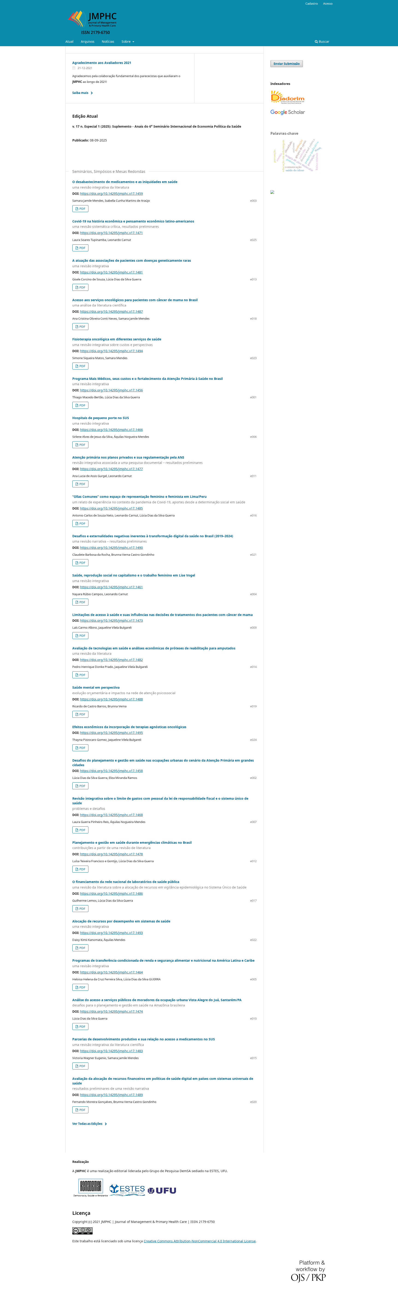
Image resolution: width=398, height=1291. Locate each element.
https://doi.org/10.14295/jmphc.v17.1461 (111, 587)
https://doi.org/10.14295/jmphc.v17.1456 (111, 390)
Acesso (328, 3)
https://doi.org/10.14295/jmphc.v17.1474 (111, 1011)
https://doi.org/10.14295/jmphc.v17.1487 (111, 311)
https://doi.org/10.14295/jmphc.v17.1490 (111, 547)
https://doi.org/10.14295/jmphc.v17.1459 (111, 193)
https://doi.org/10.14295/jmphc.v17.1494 (111, 351)
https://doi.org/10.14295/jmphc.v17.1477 (111, 469)
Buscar (323, 41)
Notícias (108, 41)
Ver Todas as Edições (87, 1124)
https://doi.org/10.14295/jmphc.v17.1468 (111, 815)
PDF (82, 209)
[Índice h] (287, 114)
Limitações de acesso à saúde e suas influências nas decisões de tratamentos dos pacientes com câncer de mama (162, 614)
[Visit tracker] (272, 192)
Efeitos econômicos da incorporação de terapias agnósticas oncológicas (129, 727)
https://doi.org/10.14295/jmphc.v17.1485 (111, 508)
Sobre (127, 41)
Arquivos (87, 41)
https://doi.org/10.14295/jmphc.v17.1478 (111, 854)
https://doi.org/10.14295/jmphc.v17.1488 (111, 699)
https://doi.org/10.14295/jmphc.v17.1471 (111, 233)
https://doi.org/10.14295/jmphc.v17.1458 (111, 771)
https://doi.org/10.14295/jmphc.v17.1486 (111, 893)
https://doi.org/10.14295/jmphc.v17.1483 (111, 1051)
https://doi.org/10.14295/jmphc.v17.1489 (111, 1095)
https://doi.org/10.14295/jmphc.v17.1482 (111, 660)
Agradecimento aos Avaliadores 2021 (101, 62)
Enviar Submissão (287, 64)
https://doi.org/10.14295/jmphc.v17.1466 (111, 429)
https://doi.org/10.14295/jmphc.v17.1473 (111, 620)
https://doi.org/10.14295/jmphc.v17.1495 (111, 732)
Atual (69, 41)
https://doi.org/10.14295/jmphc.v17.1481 (111, 272)
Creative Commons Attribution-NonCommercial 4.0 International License (200, 1241)
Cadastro (311, 3)
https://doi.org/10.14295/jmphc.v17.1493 (111, 933)
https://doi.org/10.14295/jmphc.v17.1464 (111, 972)
